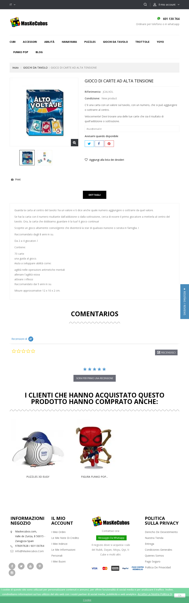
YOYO (160, 41)
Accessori (30, 41)
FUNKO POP (20, 52)
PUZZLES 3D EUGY (37, 476)
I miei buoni (58, 561)
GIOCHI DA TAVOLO (115, 41)
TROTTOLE (142, 41)
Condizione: (92, 98)
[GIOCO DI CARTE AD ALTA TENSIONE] (27, 157)
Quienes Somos (154, 555)
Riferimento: (93, 91)
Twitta (89, 143)
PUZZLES (90, 41)
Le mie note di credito (65, 538)
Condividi (99, 143)
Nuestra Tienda (154, 538)
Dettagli (95, 194)
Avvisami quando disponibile (101, 136)
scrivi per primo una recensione (94, 378)
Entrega (149, 544)
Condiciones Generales (158, 549)
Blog (39, 52)
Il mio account (62, 520)
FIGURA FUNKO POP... (94, 476)
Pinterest (109, 143)
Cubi (13, 41)
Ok (179, 595)
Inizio (15, 67)
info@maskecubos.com (29, 551)
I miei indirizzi (59, 544)
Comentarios (94, 313)
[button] (166, 352)
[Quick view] (42, 445)
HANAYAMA (69, 41)
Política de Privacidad (158, 567)
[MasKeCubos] (29, 22)
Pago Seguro (152, 561)
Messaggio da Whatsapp (111, 537)
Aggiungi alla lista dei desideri (106, 159)
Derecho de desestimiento (161, 532)
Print (18, 179)
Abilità (49, 41)
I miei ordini (58, 532)
